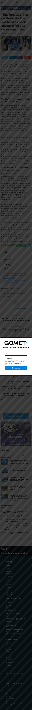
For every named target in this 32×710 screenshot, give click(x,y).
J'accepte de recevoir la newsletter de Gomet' (15, 357)
